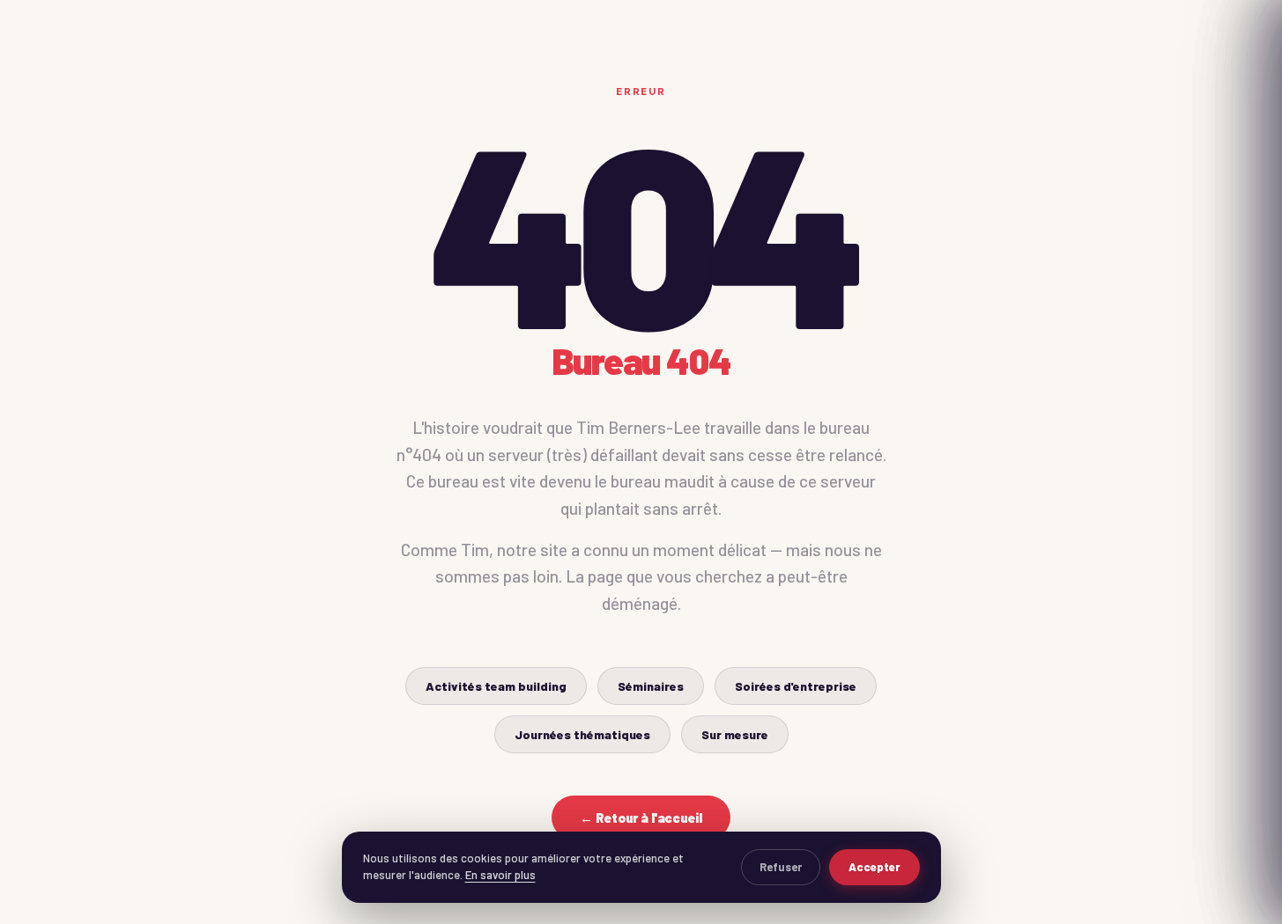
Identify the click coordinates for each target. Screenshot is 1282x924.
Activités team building (496, 685)
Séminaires (651, 685)
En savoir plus (500, 875)
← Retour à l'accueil (640, 817)
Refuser (781, 867)
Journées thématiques (582, 734)
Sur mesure (734, 734)
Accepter (874, 867)
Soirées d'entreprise (795, 685)
